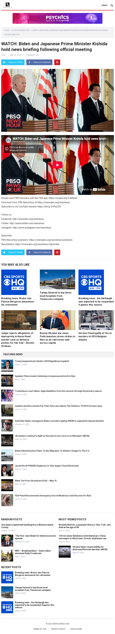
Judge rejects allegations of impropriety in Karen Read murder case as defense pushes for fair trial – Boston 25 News (17, 339)
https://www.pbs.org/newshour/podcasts (50, 239)
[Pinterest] (57, 62)
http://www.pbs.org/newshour (28, 219)
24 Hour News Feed (21, 30)
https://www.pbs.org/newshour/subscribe (37, 244)
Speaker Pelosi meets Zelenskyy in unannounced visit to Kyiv (45, 376)
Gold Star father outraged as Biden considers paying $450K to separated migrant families (59, 421)
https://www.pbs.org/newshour (53, 202)
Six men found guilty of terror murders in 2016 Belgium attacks (95, 336)
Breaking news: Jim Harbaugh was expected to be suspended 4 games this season (96, 301)
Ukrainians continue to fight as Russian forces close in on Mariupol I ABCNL (52, 436)
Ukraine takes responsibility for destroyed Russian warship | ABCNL (90, 548)
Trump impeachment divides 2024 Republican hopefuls (42, 361)
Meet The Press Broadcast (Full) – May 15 (36, 480)
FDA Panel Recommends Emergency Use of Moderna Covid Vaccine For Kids (53, 495)
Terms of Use (39, 629)
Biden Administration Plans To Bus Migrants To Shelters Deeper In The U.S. (52, 451)
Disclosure (76, 629)
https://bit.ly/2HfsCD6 (49, 206)
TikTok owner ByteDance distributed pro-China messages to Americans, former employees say (82, 537)
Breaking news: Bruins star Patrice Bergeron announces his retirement (17, 301)
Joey (3, 55)
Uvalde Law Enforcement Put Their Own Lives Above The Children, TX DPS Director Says (58, 406)
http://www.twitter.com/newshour (27, 223)
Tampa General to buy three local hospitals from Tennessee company (55, 295)
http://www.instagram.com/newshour (32, 227)
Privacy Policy (58, 629)
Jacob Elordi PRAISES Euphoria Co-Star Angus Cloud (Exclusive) (47, 466)
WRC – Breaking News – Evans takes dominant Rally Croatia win (33, 552)
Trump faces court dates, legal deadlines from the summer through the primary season (58, 391)
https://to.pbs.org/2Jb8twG (63, 198)
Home (6, 30)
